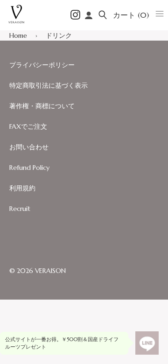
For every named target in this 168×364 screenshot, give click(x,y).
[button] (103, 15)
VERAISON (50, 270)
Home (18, 35)
